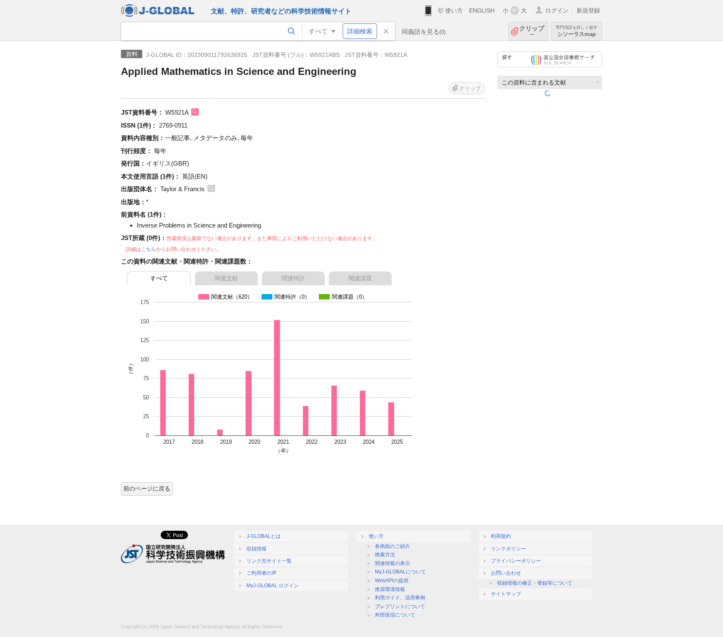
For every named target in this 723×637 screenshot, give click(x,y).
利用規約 (501, 536)
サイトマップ (506, 594)
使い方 (454, 10)
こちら (148, 249)
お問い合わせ (506, 573)
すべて (159, 278)
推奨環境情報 (390, 589)
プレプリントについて (400, 606)
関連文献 (226, 278)
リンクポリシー (508, 549)
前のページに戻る (146, 488)
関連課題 (360, 278)
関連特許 (293, 278)
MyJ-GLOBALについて (400, 572)
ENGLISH (482, 10)
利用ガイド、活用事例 (400, 598)
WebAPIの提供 (391, 580)
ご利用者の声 (261, 573)
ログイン (557, 10)
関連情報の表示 (392, 563)
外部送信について (395, 615)
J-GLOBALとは (263, 536)
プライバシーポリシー (516, 561)
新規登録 (588, 10)
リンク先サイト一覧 (269, 561)
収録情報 (256, 549)
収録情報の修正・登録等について (534, 583)
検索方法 (385, 555)
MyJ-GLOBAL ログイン (272, 585)
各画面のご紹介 (392, 546)
